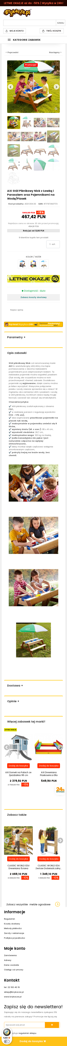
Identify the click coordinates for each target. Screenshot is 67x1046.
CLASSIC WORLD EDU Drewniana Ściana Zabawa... (18, 868)
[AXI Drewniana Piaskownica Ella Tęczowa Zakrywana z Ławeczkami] (48, 747)
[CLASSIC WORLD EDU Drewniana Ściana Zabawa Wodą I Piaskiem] (18, 840)
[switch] (7, 1041)
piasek (13, 420)
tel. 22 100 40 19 (12, 987)
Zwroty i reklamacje (14, 933)
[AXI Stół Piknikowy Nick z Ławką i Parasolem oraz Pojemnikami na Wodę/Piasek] (44, 264)
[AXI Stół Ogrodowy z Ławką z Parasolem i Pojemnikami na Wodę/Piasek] (13, 122)
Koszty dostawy (12, 923)
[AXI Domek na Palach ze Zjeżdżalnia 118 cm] (18, 747)
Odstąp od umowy (13, 969)
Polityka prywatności (14, 938)
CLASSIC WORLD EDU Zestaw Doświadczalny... (49, 867)
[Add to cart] (18, 765)
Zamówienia (10, 955)
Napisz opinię (16, 310)
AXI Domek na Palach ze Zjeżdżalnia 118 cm (18, 774)
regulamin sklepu (27, 1033)
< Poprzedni (12, 52)
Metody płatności (13, 928)
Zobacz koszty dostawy (34, 297)
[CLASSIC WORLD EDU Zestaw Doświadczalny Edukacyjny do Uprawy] (48, 840)
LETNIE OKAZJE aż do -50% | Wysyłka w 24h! (33, 3)
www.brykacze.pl (13, 996)
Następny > (55, 52)
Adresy (7, 960)
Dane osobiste (11, 965)
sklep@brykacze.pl (14, 992)
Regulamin (9, 918)
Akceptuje (22, 1033)
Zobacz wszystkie (28, 904)
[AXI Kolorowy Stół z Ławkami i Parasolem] (33, 264)
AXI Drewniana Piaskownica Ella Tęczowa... (48, 775)
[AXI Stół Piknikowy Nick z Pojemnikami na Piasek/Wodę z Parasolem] (22, 264)
